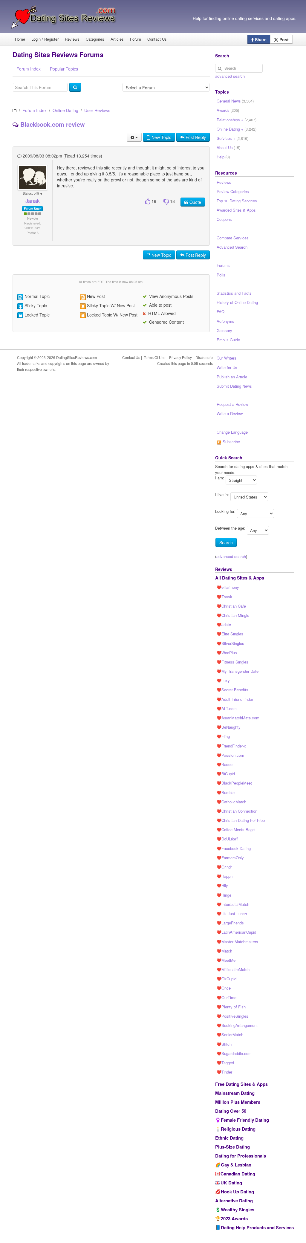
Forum (135, 39)
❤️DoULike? (227, 839)
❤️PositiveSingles (232, 1016)
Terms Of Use (155, 357)
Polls (221, 275)
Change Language (232, 432)
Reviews (72, 39)
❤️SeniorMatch (230, 1034)
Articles (117, 39)
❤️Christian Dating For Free (241, 820)
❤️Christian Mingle (233, 615)
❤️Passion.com (230, 755)
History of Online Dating (237, 302)
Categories (95, 39)
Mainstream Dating (235, 1093)
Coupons (224, 219)
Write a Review (230, 413)
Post (283, 39)
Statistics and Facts (234, 293)
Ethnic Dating (229, 1138)
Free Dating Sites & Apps (241, 1084)
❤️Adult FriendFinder (235, 699)
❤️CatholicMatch (231, 802)
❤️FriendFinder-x (231, 746)
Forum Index (34, 110)
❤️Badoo (224, 764)
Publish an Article (232, 377)
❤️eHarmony (228, 587)
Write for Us (227, 367)
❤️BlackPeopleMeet (234, 783)
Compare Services (233, 238)
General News (235, 101)
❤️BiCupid (226, 773)
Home (20, 39)
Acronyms (225, 321)
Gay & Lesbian (236, 1164)
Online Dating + (236, 129)
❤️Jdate (224, 624)
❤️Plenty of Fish (231, 1007)
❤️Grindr (224, 867)
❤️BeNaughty (229, 727)
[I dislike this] (166, 201)
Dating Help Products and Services (257, 1227)
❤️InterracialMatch (233, 904)
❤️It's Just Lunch (232, 913)
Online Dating (65, 110)
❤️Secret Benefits (232, 689)
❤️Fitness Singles (232, 662)
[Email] (35, 178)
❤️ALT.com (227, 708)
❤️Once (224, 988)
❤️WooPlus (227, 652)
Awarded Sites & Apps (236, 210)
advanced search (230, 76)
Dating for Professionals (240, 1155)
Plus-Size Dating (232, 1146)
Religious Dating (238, 1129)
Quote (194, 202)
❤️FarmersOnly (230, 857)
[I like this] (147, 201)
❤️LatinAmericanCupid (236, 932)
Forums (223, 265)
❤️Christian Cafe (231, 606)
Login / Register (45, 39)
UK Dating (231, 1182)
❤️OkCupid (226, 978)
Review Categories (233, 191)
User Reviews (97, 110)
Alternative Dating (234, 1200)
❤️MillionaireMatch (233, 969)
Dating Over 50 (230, 1111)
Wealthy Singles (237, 1209)
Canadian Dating (238, 1173)
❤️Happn (224, 876)
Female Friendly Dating (245, 1120)
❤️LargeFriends (230, 923)
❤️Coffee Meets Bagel (236, 829)
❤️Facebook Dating (234, 848)
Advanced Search (232, 247)
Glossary (224, 330)
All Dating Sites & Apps (239, 577)
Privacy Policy (180, 357)
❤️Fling (223, 736)
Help (223, 157)
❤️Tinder (224, 1072)
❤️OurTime (226, 997)
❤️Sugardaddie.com (234, 1053)
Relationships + (236, 120)
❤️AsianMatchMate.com (238, 718)
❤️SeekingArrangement (237, 1025)
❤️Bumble (226, 792)
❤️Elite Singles (230, 634)
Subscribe (230, 441)
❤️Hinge (224, 895)
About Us (228, 147)
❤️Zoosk (224, 597)
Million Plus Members (237, 1102)
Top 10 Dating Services (237, 201)
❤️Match (224, 951)
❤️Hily (222, 885)
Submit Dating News (234, 386)
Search (226, 542)
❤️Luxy (223, 680)
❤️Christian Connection (237, 811)
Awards (228, 110)
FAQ (220, 311)
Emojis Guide (228, 340)
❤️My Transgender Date (237, 671)
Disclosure (204, 357)
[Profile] (29, 178)
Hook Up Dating (237, 1191)
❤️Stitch (224, 1044)
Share (260, 39)
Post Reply (195, 137)
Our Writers (226, 358)
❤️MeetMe (226, 960)
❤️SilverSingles (230, 643)
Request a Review (232, 404)
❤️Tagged (225, 1062)
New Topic (160, 137)
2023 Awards (234, 1218)
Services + (232, 138)
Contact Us (157, 39)
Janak (32, 200)
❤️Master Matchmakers (237, 941)
